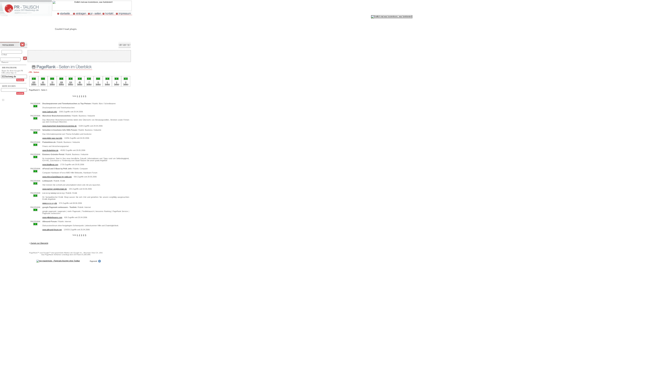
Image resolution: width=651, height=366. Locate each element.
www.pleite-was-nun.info (52, 138)
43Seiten (42, 83)
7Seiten (89, 83)
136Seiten (61, 83)
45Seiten (79, 83)
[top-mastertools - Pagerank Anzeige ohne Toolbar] (58, 261)
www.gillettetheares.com (52, 217)
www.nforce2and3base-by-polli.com (57, 177)
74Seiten (52, 83)
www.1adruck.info (49, 112)
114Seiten (70, 83)
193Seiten (33, 83)
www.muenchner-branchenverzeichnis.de (59, 126)
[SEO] (95, 262)
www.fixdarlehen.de (50, 150)
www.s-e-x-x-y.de (49, 203)
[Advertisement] (79, 56)
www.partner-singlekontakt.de (54, 189)
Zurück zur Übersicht (39, 243)
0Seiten (98, 83)
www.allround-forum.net (52, 230)
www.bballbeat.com (50, 165)
